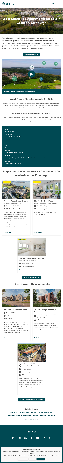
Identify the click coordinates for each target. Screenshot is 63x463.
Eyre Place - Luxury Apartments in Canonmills (23, 416)
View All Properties (30, 277)
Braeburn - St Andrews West (19, 412)
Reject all (32, 459)
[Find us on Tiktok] (43, 438)
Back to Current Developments (32, 399)
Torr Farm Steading (31, 419)
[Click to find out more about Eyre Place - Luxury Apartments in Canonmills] (32, 369)
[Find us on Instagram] (19, 438)
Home (3, 9)
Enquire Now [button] (30, 54)
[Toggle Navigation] (59, 4)
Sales (9, 9)
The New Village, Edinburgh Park (42, 412)
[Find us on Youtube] (37, 438)
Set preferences (23, 459)
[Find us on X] (13, 438)
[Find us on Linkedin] (25, 438)
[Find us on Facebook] (31, 438)
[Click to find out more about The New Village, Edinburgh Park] (47, 315)
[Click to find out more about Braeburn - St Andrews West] (16, 315)
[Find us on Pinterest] (50, 438)
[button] (53, 4)
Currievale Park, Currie (47, 416)
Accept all (41, 459)
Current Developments (18, 9)
